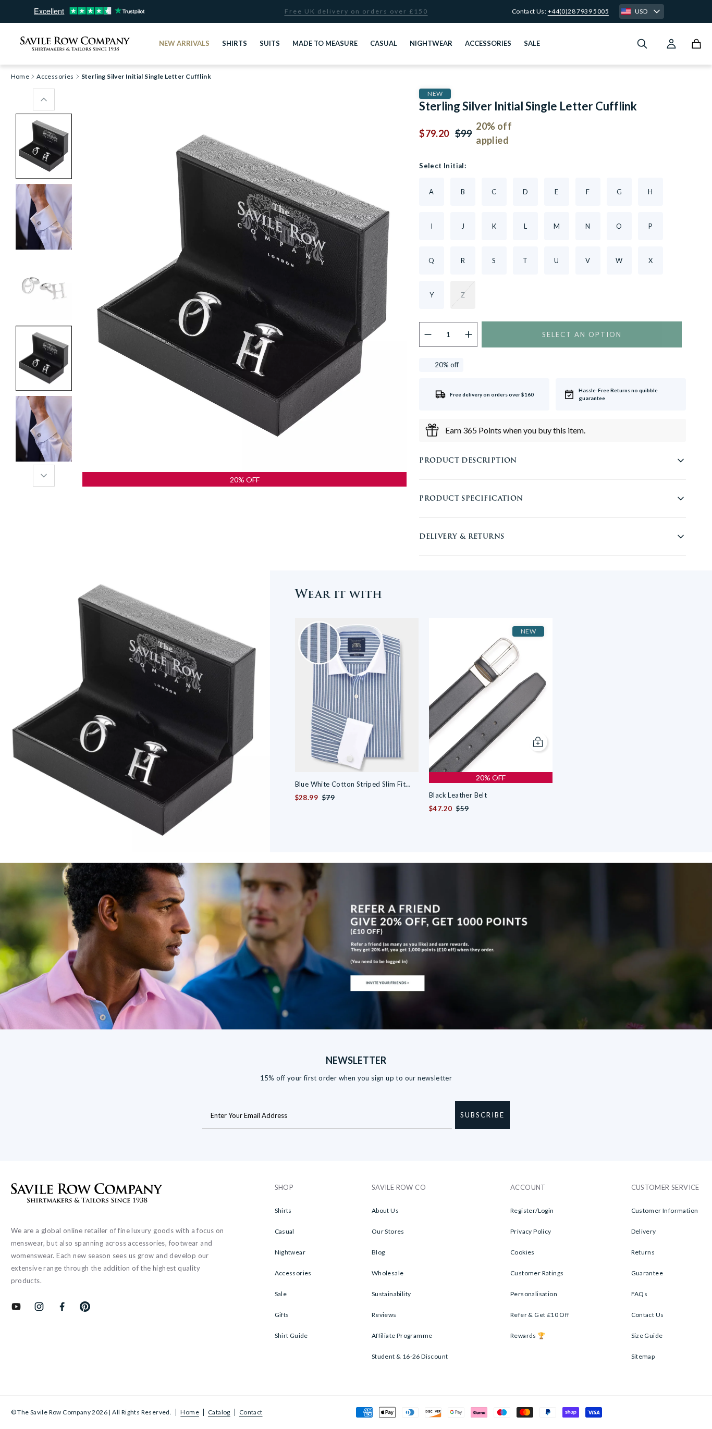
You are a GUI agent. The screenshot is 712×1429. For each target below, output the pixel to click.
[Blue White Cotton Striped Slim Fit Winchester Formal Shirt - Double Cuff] (357, 695)
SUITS (270, 43)
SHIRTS (234, 43)
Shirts (283, 1210)
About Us (385, 1210)
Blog (378, 1252)
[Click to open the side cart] (696, 44)
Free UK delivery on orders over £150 (356, 11)
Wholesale (388, 1273)
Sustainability (391, 1294)
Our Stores (388, 1231)
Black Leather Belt (458, 795)
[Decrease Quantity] (428, 334)
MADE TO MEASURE (325, 43)
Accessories (54, 76)
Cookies (522, 1252)
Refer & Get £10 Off (540, 1315)
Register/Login (532, 1210)
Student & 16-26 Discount (410, 1356)
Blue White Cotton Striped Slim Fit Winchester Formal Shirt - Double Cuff (356, 785)
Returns (643, 1252)
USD (641, 11)
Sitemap (643, 1356)
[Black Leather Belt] (491, 695)
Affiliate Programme (402, 1335)
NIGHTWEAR (431, 43)
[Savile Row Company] (87, 1195)
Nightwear (290, 1252)
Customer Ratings (536, 1273)
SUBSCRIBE (482, 1115)
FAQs (639, 1294)
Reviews (384, 1315)
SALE (532, 43)
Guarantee (647, 1273)
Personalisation (533, 1294)
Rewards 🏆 (528, 1335)
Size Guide (647, 1335)
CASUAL (383, 43)
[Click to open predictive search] (642, 44)
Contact (251, 1412)
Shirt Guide (291, 1335)
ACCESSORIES (488, 43)
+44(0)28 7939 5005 (578, 11)
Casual (284, 1231)
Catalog (219, 1412)
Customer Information (664, 1210)
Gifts (282, 1315)
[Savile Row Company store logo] (75, 43)
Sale (281, 1294)
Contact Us (647, 1315)
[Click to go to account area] (671, 44)
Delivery (643, 1231)
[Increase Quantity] (468, 334)
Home (189, 1412)
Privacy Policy (530, 1231)
